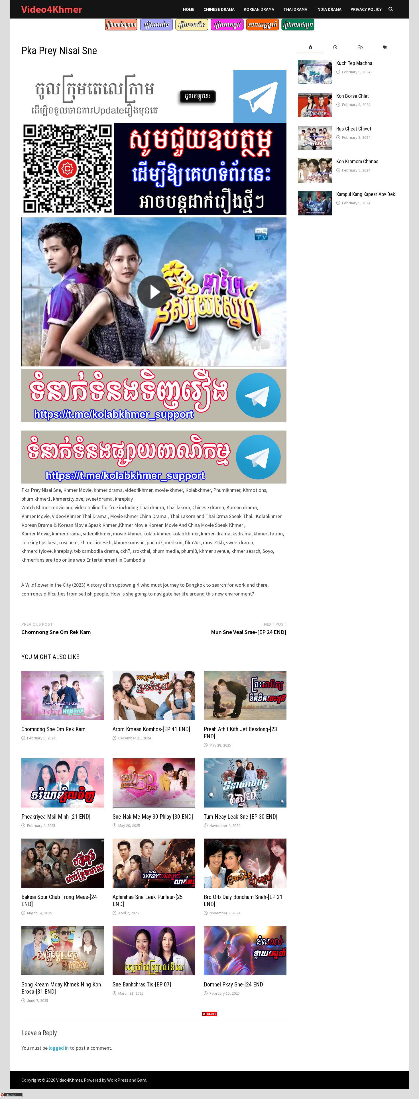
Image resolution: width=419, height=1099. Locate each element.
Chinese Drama (219, 9)
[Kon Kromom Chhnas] (315, 162)
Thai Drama (295, 9)
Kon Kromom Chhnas (357, 161)
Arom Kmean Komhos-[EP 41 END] (151, 729)
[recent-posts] (335, 47)
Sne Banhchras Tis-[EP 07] (142, 984)
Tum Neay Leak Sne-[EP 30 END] (240, 816)
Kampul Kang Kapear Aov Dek (365, 194)
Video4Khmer (51, 9)
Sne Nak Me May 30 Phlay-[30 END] (153, 816)
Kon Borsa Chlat (352, 96)
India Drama (328, 9)
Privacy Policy (366, 9)
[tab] (310, 47)
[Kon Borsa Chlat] (315, 96)
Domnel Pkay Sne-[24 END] (234, 984)
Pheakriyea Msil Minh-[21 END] (55, 816)
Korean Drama (259, 9)
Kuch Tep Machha (354, 63)
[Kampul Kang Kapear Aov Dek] (315, 195)
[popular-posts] (310, 47)
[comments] (360, 47)
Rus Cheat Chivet (353, 129)
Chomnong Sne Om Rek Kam (53, 729)
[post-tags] (385, 47)
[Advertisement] (209, 1057)
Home (188, 9)
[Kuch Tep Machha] (315, 64)
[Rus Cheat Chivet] (315, 129)
